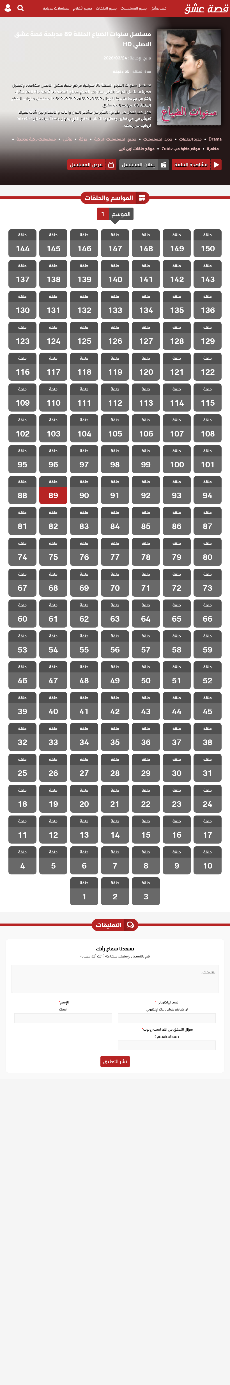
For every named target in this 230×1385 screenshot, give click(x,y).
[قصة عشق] (207, 8)
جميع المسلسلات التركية (115, 139)
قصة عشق (158, 8)
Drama (215, 139)
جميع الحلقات (106, 8)
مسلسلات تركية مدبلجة (36, 139)
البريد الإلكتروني (167, 1002)
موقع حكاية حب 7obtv (181, 148)
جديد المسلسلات (157, 139)
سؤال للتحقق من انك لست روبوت (167, 1029)
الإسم (63, 1002)
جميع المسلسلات (134, 8)
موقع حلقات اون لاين (137, 148)
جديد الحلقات (190, 139)
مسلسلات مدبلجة (56, 8)
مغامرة (213, 148)
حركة (83, 139)
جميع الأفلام (82, 8)
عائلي (67, 139)
